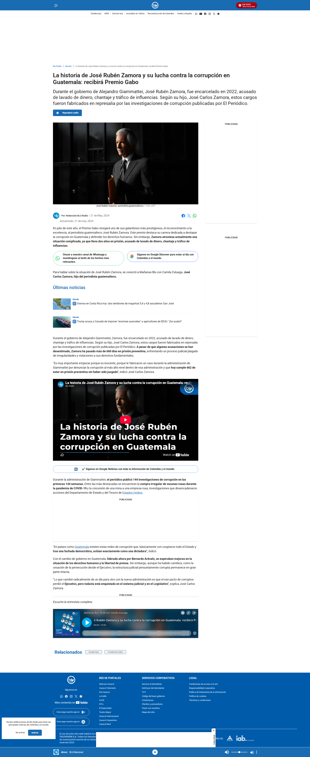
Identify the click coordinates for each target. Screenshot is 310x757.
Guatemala (82, 546)
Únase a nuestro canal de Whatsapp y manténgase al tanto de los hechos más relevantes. (86, 258)
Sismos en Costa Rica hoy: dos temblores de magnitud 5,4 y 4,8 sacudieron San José (125, 303)
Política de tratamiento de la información (207, 692)
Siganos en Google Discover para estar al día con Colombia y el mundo (165, 256)
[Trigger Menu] (56, 5)
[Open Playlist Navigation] (256, 752)
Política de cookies (197, 696)
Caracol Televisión (107, 688)
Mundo (68, 66)
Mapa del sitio (148, 712)
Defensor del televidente (153, 688)
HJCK (101, 700)
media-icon (155, 752)
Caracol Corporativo (108, 720)
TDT (144, 692)
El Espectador (105, 708)
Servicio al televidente (152, 684)
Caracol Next (105, 724)
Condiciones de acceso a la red (203, 684)
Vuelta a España (184, 13)
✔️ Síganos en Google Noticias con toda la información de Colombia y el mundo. (128, 469)
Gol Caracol (104, 692)
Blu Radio (57, 66)
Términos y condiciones (200, 700)
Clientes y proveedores (152, 704)
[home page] (155, 5)
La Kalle (102, 696)
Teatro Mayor (105, 712)
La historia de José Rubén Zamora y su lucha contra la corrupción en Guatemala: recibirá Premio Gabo (121, 66)
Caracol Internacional (109, 716)
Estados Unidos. (132, 492)
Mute (227, 752)
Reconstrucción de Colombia (161, 13)
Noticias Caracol (106, 684)
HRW (106, 13)
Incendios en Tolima (135, 13)
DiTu (101, 704)
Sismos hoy (117, 13)
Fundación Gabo (115, 652)
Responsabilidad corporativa (202, 688)
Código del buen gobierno (153, 696)
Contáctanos (148, 700)
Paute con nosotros (151, 708)
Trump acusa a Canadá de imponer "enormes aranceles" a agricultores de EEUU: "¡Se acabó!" (129, 321)
